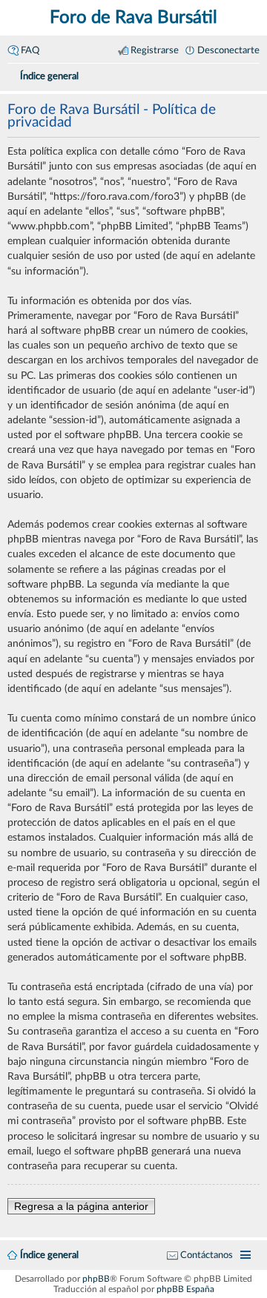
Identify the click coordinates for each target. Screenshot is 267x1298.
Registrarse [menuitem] (155, 50)
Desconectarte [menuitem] (228, 50)
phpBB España (185, 1289)
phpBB (96, 1278)
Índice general (49, 1255)
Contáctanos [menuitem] (206, 1255)
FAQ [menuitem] (30, 50)
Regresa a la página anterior (81, 1206)
